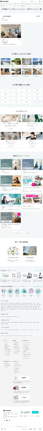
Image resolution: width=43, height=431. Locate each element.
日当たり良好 (13, 329)
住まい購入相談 (25, 347)
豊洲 (15, 304)
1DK (4, 335)
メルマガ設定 (7, 354)
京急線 (2, 310)
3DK (22, 335)
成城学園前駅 (16, 322)
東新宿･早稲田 (39, 304)
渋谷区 (13, 316)
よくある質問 (16, 368)
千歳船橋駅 (20, 322)
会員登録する (35, 412)
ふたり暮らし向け (30, 329)
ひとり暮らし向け (24, 329)
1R (1, 335)
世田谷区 (9, 316)
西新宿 (35, 304)
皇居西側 (23, 304)
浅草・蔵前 (26, 306)
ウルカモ (6, 366)
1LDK (7, 335)
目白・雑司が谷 (35, 306)
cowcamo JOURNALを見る (38, 286)
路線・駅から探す (17, 347)
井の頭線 (2, 304)
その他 (4, 310)
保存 (40, 429)
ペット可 (20, 329)
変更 (35, 429)
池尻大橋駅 (12, 322)
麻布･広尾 (6, 303)
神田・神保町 (25, 307)
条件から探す (16, 342)
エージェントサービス (27, 342)
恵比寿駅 (34, 322)
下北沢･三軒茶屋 (22, 303)
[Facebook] (7, 420)
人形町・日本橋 (15, 307)
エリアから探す (16, 349)
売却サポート (7, 363)
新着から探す (16, 344)
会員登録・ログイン (17, 372)
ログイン (33, 1)
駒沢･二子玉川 (33, 303)
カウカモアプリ (16, 366)
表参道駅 (37, 322)
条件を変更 (38, 16)
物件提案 (24, 351)
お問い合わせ (16, 370)
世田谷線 (12, 306)
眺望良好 (16, 329)
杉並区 (18, 316)
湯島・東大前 (10, 307)
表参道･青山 (2, 303)
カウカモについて (24, 1)
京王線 (19, 306)
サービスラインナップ (27, 344)
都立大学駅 (24, 322)
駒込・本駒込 (30, 307)
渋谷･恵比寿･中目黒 (12, 303)
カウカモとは (16, 363)
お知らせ (6, 344)
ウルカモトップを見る (38, 270)
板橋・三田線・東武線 (33, 309)
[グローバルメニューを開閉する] (42, 1)
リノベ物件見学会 (26, 349)
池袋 (39, 306)
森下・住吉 (22, 306)
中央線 (27, 304)
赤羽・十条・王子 (19, 309)
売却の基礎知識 (7, 365)
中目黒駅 (28, 322)
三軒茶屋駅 (2, 322)
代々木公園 (37, 303)
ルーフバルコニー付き (4, 329)
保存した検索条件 (8, 349)
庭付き (9, 329)
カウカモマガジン (26, 358)
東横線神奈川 (3, 309)
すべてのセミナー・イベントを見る (21, 233)
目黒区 (7, 316)
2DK (16, 335)
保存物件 (6, 347)
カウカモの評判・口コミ (18, 365)
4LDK (31, 335)
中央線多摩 (39, 309)
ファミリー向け (36, 329)
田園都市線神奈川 (13, 309)
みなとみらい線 (8, 309)
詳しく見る (11, 128)
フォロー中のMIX (7, 351)
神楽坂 (5, 304)
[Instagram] (9, 420)
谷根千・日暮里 (20, 307)
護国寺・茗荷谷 (3, 307)
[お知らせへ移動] (39, 1)
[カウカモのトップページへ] (4, 1)
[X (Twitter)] (4, 420)
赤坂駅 (31, 322)
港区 (1, 316)
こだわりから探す (17, 351)
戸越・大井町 (3, 306)
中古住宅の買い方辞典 (27, 354)
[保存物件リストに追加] (19, 39)
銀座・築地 (12, 304)
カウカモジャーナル (26, 356)
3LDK (25, 335)
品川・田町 (8, 304)
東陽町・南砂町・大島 (36, 307)
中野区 (15, 316)
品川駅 (6, 322)
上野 (6, 307)
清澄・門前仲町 (19, 304)
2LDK (18, 335)
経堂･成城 (15, 306)
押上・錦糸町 (30, 306)
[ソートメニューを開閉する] (2, 429)
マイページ (6, 342)
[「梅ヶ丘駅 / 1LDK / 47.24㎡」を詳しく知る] (11, 31)
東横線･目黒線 (28, 303)
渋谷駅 (8, 322)
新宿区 (4, 316)
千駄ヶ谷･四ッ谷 (30, 304)
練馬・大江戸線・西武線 (26, 309)
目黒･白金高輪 (17, 303)
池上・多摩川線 (8, 306)
